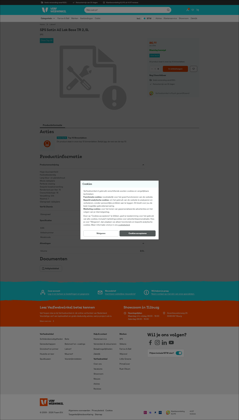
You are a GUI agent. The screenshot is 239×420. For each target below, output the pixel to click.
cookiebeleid (124, 225)
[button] (138, 233)
